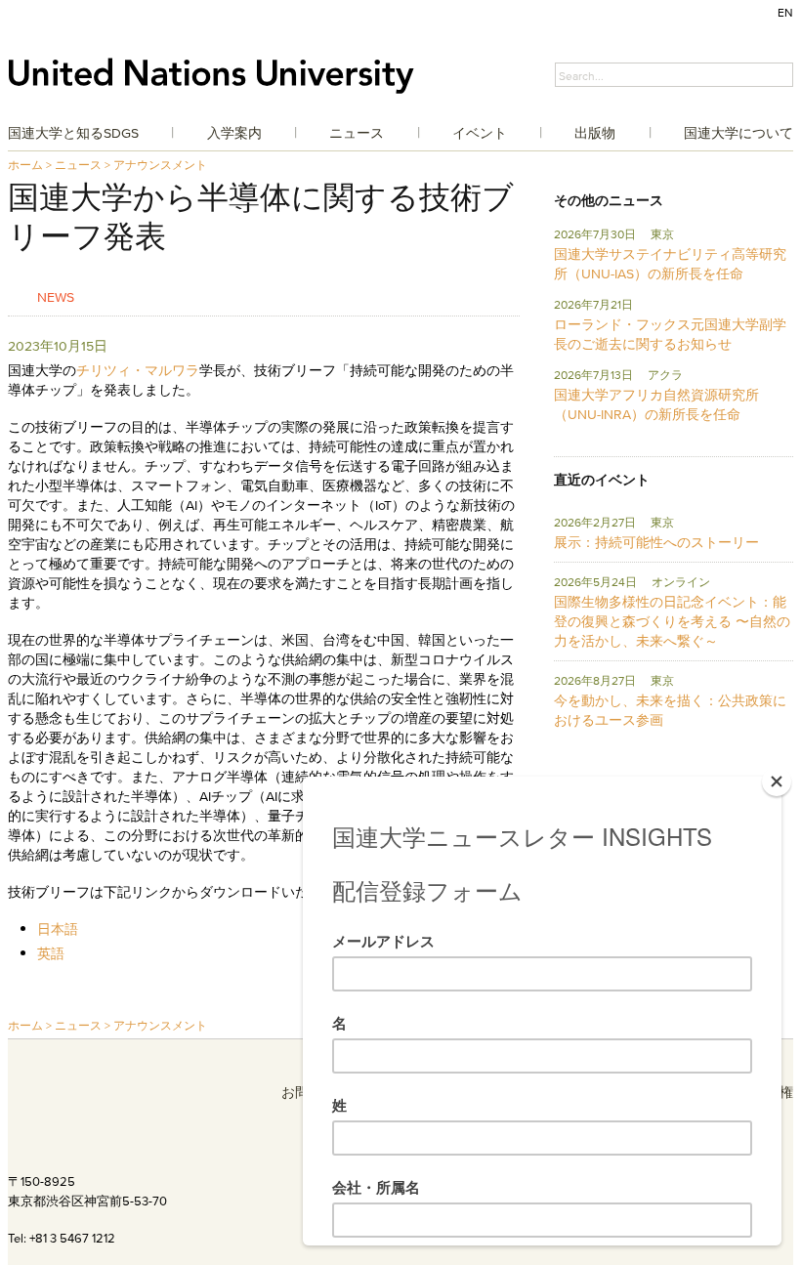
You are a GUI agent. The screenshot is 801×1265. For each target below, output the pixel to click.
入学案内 (234, 133)
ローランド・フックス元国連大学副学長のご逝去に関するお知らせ (670, 334)
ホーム (25, 164)
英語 (50, 953)
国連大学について (738, 133)
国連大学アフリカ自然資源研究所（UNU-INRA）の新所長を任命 (656, 404)
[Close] (776, 781)
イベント (479, 133)
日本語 (57, 929)
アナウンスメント (160, 164)
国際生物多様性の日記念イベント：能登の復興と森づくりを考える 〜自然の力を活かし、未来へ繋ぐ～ (672, 621)
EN (785, 12)
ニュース (356, 133)
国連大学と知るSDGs (73, 133)
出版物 (594, 133)
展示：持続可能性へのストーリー (656, 542)
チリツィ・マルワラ (137, 370)
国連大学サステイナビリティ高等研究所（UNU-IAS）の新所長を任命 (670, 263)
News (55, 296)
